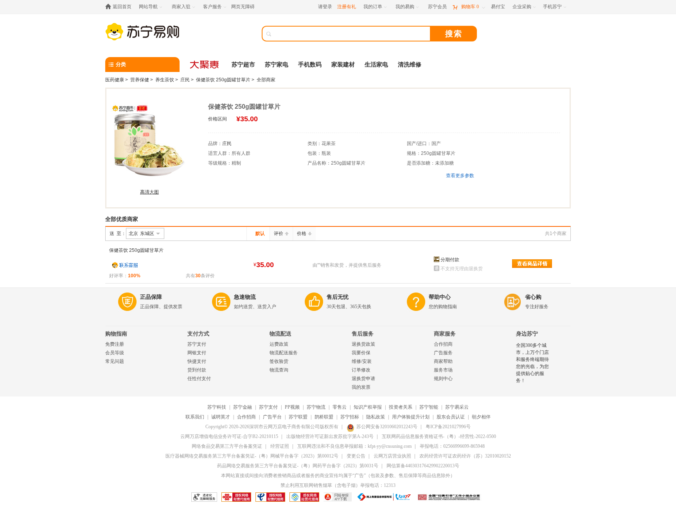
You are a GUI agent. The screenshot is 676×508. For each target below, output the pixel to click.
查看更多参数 (460, 175)
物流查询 (279, 370)
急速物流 (245, 297)
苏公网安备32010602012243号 (386, 426)
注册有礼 (346, 6)
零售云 (340, 407)
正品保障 (151, 297)
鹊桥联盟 (324, 417)
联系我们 (194, 417)
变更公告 (356, 456)
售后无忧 (338, 297)
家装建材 (343, 64)
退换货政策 (363, 344)
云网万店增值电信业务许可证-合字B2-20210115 (229, 436)
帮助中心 (440, 297)
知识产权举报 (368, 407)
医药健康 (114, 80)
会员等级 (114, 352)
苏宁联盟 (298, 417)
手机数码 (310, 64)
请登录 (325, 6)
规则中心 (443, 378)
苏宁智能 (428, 407)
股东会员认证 (451, 417)
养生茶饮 (164, 80)
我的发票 (361, 387)
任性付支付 (199, 378)
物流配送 (280, 334)
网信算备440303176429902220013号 (423, 466)
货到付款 (196, 370)
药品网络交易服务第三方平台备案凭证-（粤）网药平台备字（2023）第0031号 (297, 466)
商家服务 (445, 334)
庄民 (185, 80)
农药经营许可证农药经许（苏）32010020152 (465, 456)
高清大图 (149, 192)
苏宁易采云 (457, 407)
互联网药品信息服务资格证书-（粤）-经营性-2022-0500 (439, 436)
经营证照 (279, 446)
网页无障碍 (243, 6)
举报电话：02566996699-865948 (452, 446)
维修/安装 (362, 361)
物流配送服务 (284, 352)
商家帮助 (443, 361)
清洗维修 (409, 64)
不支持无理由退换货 (461, 268)
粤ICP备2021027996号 (448, 426)
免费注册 (114, 344)
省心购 (533, 297)
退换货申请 (363, 378)
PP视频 (292, 407)
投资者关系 (400, 407)
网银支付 (196, 352)
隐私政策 (375, 417)
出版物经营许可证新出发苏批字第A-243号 (330, 436)
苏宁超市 (243, 64)
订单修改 (361, 370)
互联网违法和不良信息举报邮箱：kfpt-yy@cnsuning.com (354, 446)
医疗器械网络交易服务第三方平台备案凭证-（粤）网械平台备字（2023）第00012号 (251, 456)
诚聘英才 (220, 417)
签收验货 (279, 361)
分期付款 (449, 259)
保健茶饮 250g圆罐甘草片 (223, 80)
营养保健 (139, 80)
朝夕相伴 (481, 417)
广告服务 (443, 352)
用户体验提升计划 (411, 417)
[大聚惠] (205, 64)
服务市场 (443, 370)
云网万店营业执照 (392, 456)
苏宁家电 (276, 64)
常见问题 (114, 361)
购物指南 (116, 334)
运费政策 (279, 344)
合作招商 (443, 344)
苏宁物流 (316, 407)
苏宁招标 (349, 417)
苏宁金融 (242, 407)
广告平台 (272, 417)
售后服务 (363, 334)
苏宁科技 (216, 407)
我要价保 (361, 352)
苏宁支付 (196, 344)
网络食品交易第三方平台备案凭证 (227, 446)
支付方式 (198, 334)
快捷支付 (196, 361)
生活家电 (376, 64)
